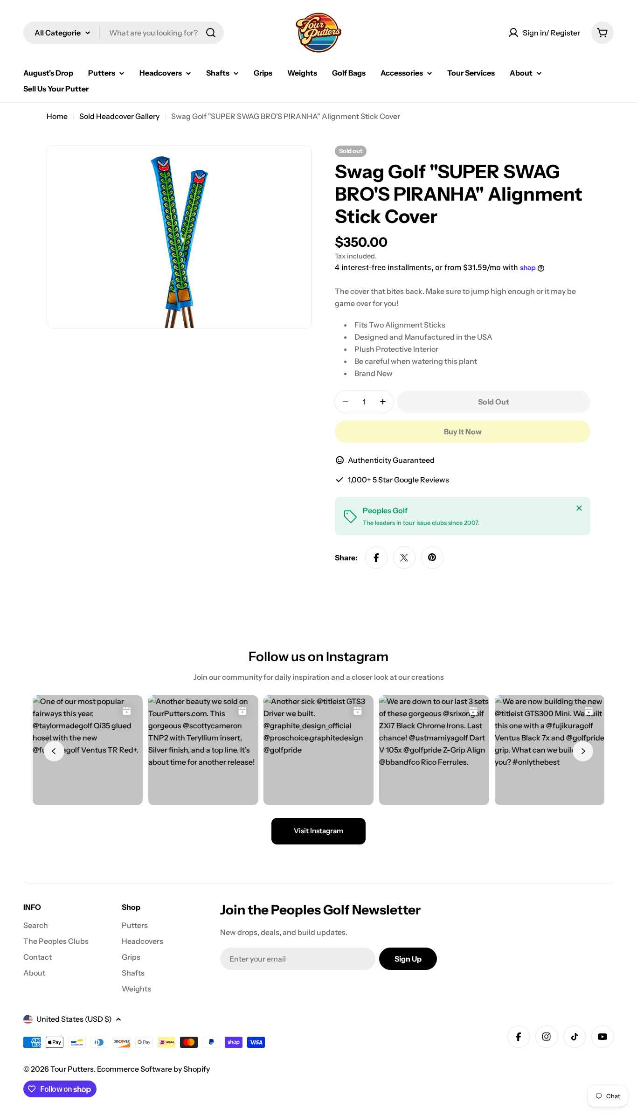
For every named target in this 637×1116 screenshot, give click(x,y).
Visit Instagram (318, 830)
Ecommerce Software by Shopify (153, 1069)
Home (57, 116)
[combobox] (123, 32)
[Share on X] (404, 557)
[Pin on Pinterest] (432, 557)
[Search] (210, 32)
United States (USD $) (74, 1019)
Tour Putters (72, 1069)
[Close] (579, 508)
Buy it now (463, 431)
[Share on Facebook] (376, 557)
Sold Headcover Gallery (119, 116)
